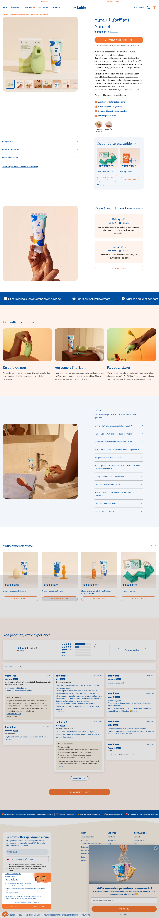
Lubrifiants (85, 840)
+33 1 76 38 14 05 (140, 840)
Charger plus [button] (79, 778)
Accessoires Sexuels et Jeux (91, 843)
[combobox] (10, 859)
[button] (100, 32)
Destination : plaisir (88, 860)
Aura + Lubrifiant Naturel (39, 14)
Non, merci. (124, 914)
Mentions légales (33, 915)
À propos (112, 833)
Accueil (5, 14)
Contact (137, 836)
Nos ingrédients (113, 840)
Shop (83, 833)
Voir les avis (114, 32)
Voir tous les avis (119, 268)
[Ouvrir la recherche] (148, 7)
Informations (140, 833)
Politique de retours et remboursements (61, 915)
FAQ (135, 843)
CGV (20, 915)
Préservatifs (85, 847)
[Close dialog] (156, 848)
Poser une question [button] (132, 650)
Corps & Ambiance (88, 850)
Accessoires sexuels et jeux (19, 14)
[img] (10, 675)
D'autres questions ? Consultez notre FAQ (20, 166)
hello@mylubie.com (14, 713)
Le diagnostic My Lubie (45, 2)
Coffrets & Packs (87, 853)
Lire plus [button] (61, 711)
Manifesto (111, 836)
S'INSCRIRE (124, 909)
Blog (109, 843)
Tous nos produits (87, 836)
